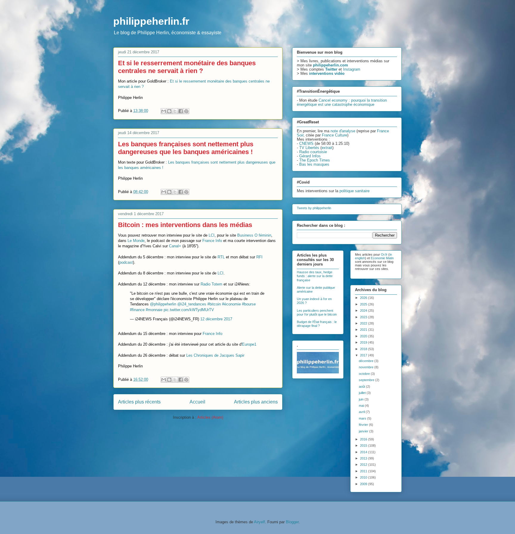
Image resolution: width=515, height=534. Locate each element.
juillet (363, 393)
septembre (367, 380)
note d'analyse (343, 131)
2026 (364, 297)
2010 (364, 477)
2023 (364, 317)
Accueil (197, 401)
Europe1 (249, 344)
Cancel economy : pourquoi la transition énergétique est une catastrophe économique (342, 102)
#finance (137, 310)
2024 (364, 310)
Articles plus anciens (256, 401)
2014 (364, 452)
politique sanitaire (354, 191)
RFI (259, 257)
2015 (364, 445)
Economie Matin (382, 258)
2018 (364, 349)
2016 (364, 439)
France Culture (334, 135)
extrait (327, 148)
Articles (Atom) (210, 417)
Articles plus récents (139, 401)
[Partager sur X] (175, 111)
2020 (364, 336)
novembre (366, 367)
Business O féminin (254, 235)
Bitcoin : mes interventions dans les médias (185, 225)
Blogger (292, 522)
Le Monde (136, 240)
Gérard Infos (310, 156)
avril (362, 412)
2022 (364, 323)
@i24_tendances (191, 304)
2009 (364, 484)
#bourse (249, 304)
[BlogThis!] (169, 111)
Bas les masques (314, 164)
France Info (212, 240)
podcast (126, 262)
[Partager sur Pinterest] (186, 111)
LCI (212, 235)
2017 (364, 355)
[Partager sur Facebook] (181, 111)
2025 (364, 304)
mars (363, 418)
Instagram (351, 69)
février (364, 424)
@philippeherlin (163, 304)
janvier (364, 431)
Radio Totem (211, 284)
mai (362, 405)
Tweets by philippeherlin (314, 208)
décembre (366, 361)
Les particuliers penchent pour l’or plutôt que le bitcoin (317, 312)
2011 (364, 471)
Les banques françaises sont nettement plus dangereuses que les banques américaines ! (185, 148)
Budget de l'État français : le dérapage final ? (317, 323)
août (362, 386)
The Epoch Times (314, 160)
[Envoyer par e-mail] (164, 111)
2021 (364, 329)
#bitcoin (214, 304)
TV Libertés (309, 148)
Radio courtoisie (313, 152)
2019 (364, 342)
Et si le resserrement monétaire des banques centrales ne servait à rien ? (187, 66)
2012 (364, 464)
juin (361, 399)
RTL (221, 257)
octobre (365, 373)
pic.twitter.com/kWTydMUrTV (189, 310)
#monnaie (154, 310)
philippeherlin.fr (151, 21)
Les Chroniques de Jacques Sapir (215, 355)
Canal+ (175, 246)
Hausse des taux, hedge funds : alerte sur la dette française (315, 276)
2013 (364, 458)
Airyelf (259, 522)
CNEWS (306, 144)
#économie (231, 304)
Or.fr (384, 254)
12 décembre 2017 (216, 319)
